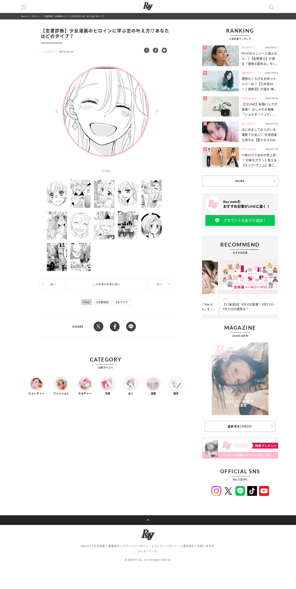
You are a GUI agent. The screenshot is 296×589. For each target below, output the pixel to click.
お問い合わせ (205, 546)
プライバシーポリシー (137, 546)
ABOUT (86, 546)
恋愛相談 (103, 302)
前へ (53, 284)
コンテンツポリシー (167, 546)
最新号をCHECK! (240, 426)
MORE (240, 181)
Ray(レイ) (25, 16)
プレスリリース (147, 551)
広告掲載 (99, 546)
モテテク (122, 302)
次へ (159, 284)
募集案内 (114, 546)
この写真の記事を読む (106, 284)
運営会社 (188, 546)
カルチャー (35, 16)
